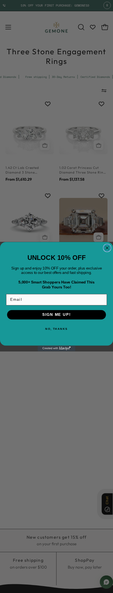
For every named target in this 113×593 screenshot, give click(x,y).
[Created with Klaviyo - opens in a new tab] (56, 348)
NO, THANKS (56, 328)
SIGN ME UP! (56, 315)
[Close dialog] (107, 247)
